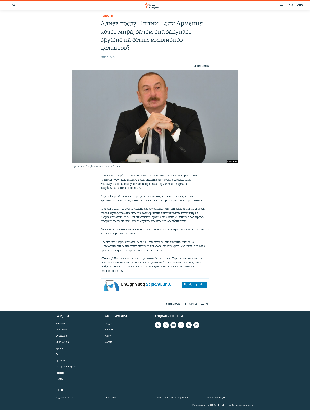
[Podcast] (196, 325)
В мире (60, 379)
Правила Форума (216, 398)
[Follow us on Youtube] (173, 325)
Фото (108, 336)
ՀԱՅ (300, 5)
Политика (61, 330)
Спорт (59, 354)
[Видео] (281, 5)
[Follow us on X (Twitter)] (166, 325)
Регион (60, 373)
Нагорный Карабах (67, 367)
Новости (107, 16)
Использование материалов (172, 398)
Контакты (111, 398)
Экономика (62, 342)
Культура (61, 348)
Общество (61, 336)
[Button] (201, 66)
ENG (291, 5)
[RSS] (189, 325)
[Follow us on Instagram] (181, 325)
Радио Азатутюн (65, 398)
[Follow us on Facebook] (158, 325)
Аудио (108, 342)
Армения (61, 360)
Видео (108, 324)
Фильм (109, 330)
